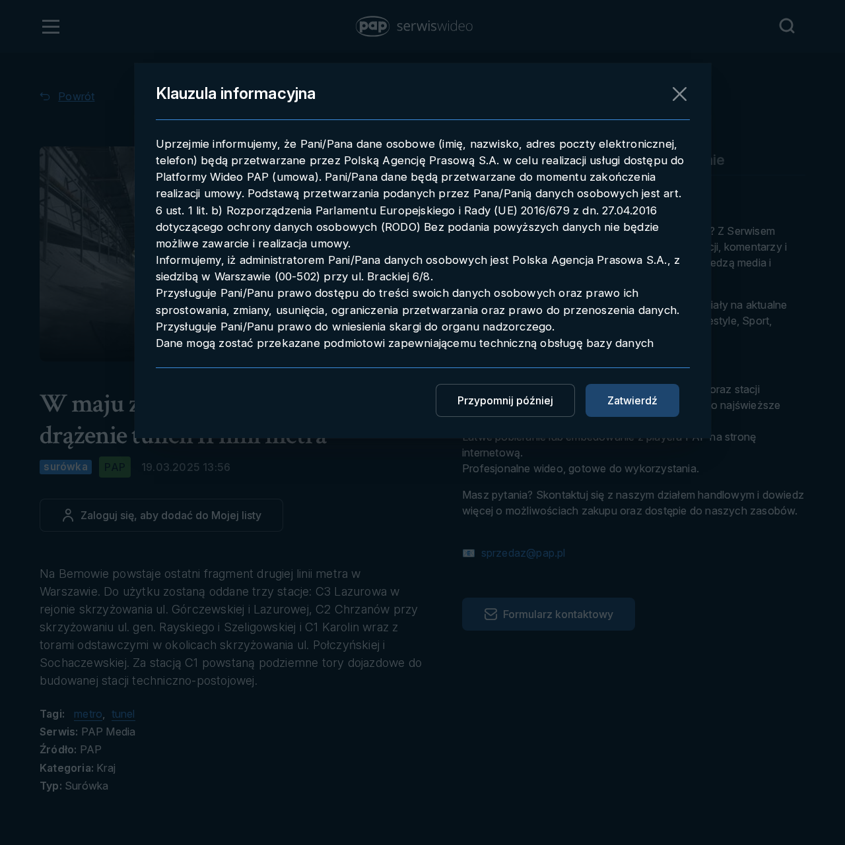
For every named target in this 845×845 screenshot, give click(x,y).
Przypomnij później (505, 400)
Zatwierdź (632, 400)
